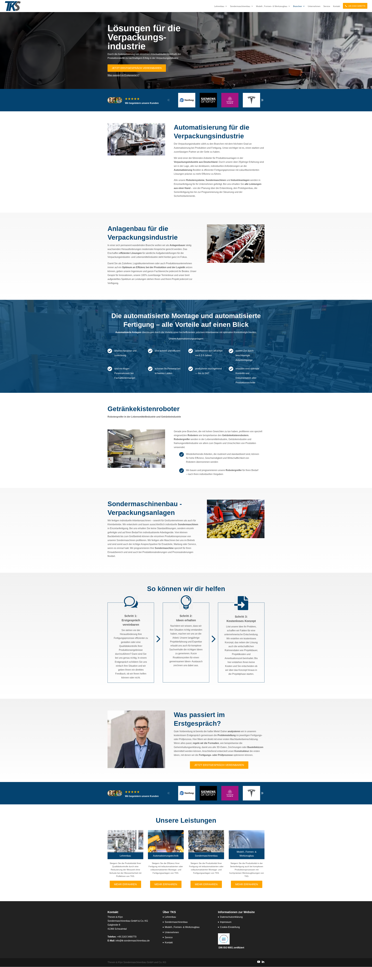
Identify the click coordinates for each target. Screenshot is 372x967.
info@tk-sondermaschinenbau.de (133, 940)
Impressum (225, 922)
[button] (262, 100)
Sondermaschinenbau (240, 6)
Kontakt (336, 6)
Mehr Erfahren (125, 884)
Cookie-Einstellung (230, 927)
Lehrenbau (219, 6)
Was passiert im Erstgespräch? (123, 75)
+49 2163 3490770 (356, 6)
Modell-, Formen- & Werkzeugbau (271, 6)
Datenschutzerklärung (231, 917)
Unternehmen (314, 6)
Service (326, 6)
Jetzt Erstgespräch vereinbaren (137, 68)
